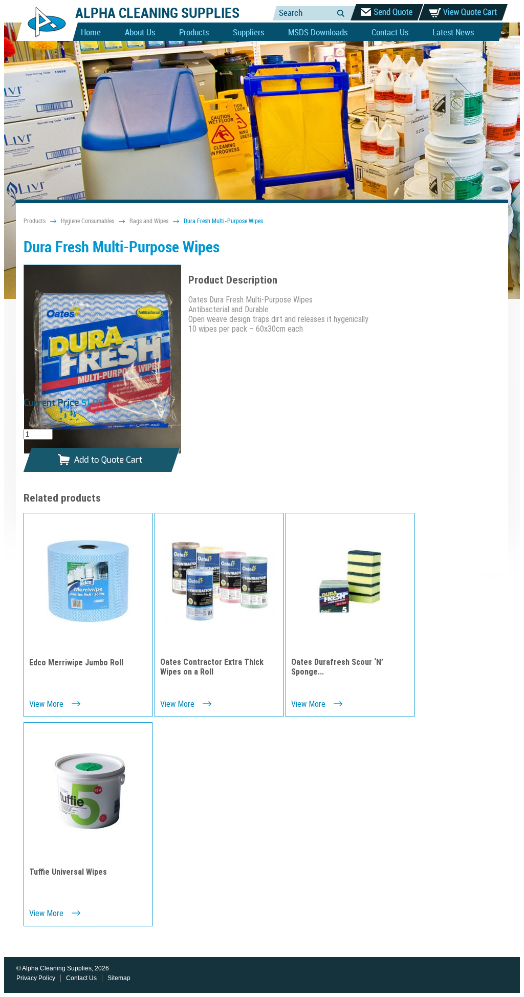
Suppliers (248, 32)
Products (194, 32)
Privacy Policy (35, 978)
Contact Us (390, 32)
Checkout (387, 12)
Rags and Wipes (148, 221)
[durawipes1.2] (102, 360)
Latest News (453, 32)
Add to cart (101, 460)
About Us (140, 32)
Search (340, 13)
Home (91, 32)
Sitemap (118, 978)
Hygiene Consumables (87, 221)
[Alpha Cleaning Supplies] (42, 38)
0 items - (463, 12)
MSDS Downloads (317, 32)
